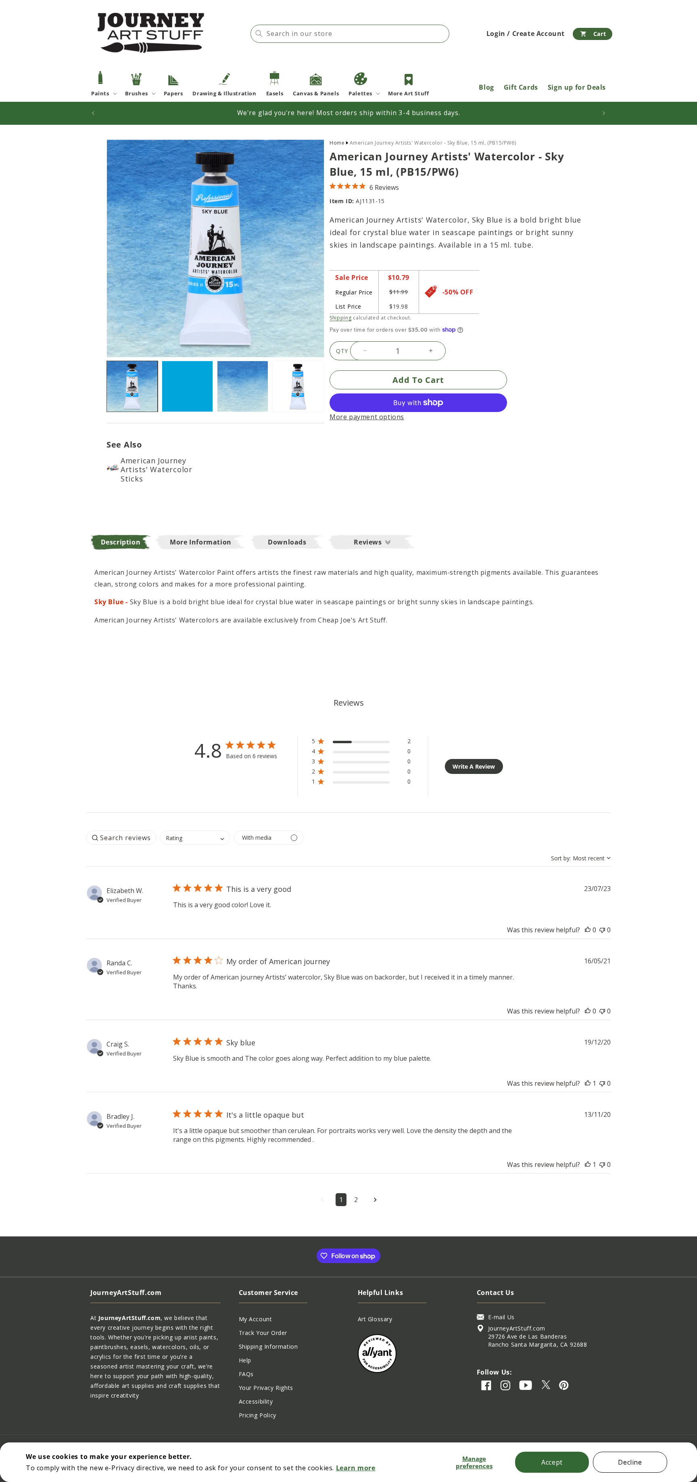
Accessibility (256, 1401)
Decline (630, 1462)
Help (245, 1360)
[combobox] (349, 34)
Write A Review (474, 766)
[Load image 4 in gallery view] (297, 386)
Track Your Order (263, 1333)
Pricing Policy (257, 1415)
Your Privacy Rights (266, 1388)
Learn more (356, 1467)
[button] (592, 34)
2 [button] (356, 1199)
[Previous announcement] (93, 113)
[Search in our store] (259, 33)
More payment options (367, 416)
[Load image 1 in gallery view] (132, 386)
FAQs (246, 1374)
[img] (333, 186)
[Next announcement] (604, 113)
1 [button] (341, 1199)
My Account (255, 1319)
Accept (552, 1462)
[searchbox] (121, 837)
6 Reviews (384, 187)
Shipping (341, 317)
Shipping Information (268, 1346)
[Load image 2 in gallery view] (187, 386)
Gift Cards (521, 87)
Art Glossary (375, 1319)
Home (337, 142)
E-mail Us (501, 1317)
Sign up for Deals (577, 87)
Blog (486, 87)
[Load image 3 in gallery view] (242, 386)
